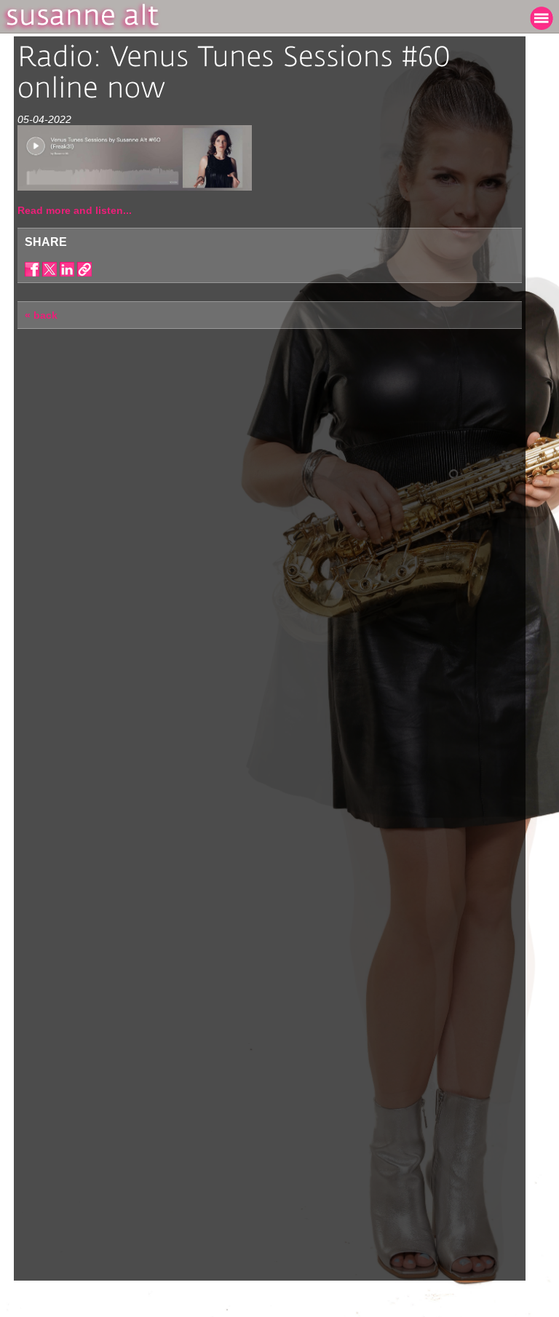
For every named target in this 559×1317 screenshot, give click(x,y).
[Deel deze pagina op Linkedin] (67, 269)
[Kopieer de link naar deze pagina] (84, 269)
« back (41, 315)
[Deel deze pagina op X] (49, 269)
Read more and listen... (74, 210)
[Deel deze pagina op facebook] (32, 269)
